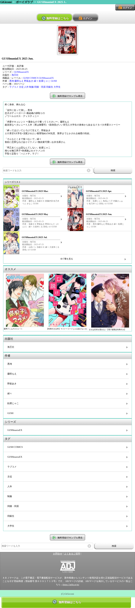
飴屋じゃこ (44, 81)
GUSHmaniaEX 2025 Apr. (99, 191)
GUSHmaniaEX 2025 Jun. (99, 214)
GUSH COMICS (30, 78)
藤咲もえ (19, 81)
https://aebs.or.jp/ (71, 584)
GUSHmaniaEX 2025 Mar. (35, 191)
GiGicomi (6, 2)
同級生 (49, 87)
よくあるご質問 (72, 554)
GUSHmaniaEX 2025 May (35, 214)
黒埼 (11, 81)
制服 (31, 87)
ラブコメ (13, 87)
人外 (26, 87)
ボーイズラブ (24, 2)
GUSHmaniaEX (21, 72)
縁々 (36, 81)
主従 (21, 87)
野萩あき (28, 81)
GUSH (54, 81)
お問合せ (57, 554)
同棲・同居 (40, 87)
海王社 (15, 75)
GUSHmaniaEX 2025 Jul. (34, 237)
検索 (113, 170)
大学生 (57, 87)
